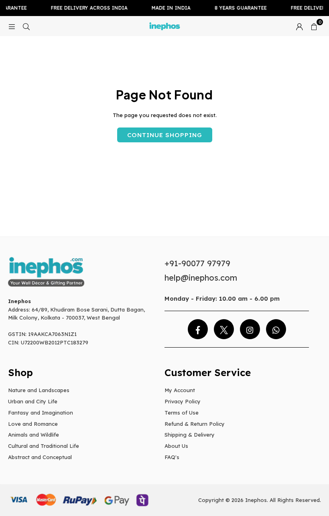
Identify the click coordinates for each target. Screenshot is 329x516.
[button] (314, 26)
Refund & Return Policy (194, 424)
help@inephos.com (200, 278)
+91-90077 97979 (197, 263)
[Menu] (11, 26)
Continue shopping (164, 135)
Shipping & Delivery (189, 434)
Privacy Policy (182, 401)
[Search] (26, 26)
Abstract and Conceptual (40, 457)
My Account (179, 390)
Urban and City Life (32, 401)
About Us (176, 446)
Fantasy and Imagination (40, 412)
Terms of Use (181, 412)
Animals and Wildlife (33, 434)
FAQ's (171, 457)
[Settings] (299, 26)
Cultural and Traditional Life (43, 446)
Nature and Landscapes (38, 390)
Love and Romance (33, 424)
